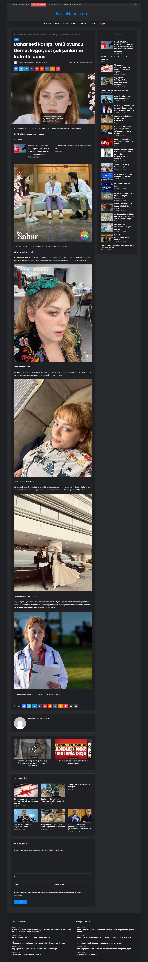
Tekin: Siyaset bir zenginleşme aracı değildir (121, 237)
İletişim (102, 24)
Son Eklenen (117, 34)
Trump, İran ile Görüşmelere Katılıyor (79, 785)
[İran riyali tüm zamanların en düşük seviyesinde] (107, 227)
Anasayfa (47, 24)
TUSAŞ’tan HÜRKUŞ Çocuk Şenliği (121, 165)
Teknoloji (84, 24)
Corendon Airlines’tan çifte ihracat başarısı (123, 175)
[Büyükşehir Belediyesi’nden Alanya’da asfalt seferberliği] (53, 790)
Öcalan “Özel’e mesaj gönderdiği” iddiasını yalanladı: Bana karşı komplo (79, 826)
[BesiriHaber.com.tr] (74, 13)
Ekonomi (65, 24)
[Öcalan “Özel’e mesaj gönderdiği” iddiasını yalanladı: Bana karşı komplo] (80, 815)
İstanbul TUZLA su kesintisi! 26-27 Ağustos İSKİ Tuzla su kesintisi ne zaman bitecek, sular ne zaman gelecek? (123, 46)
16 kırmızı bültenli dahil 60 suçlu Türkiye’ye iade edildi (123, 141)
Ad (15, 876)
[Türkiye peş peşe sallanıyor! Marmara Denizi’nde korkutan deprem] (26, 790)
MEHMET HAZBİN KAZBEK (26, 62)
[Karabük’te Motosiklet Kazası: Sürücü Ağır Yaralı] (107, 207)
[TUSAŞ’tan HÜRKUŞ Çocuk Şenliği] (107, 167)
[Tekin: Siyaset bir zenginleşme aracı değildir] (107, 238)
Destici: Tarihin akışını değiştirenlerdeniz (22, 825)
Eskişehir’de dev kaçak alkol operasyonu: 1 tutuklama (123, 195)
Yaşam (93, 24)
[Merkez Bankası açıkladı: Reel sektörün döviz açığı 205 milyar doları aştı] (107, 217)
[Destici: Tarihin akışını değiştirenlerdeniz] (26, 815)
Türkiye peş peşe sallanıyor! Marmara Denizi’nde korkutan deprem (69, 4)
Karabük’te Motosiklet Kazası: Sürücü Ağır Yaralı (123, 206)
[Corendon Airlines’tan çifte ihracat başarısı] (107, 177)
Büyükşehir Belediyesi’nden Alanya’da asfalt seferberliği (52, 800)
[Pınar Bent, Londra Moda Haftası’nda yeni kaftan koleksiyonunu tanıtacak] (107, 109)
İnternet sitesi (59, 884)
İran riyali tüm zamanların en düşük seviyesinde (122, 226)
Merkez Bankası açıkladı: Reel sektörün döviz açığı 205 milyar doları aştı (124, 216)
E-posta (17, 884)
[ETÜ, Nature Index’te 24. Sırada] (107, 187)
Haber (56, 24)
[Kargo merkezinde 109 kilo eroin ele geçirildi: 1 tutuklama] (53, 815)
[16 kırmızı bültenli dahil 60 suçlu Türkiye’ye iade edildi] (107, 142)
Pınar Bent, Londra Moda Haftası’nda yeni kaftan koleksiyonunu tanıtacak (124, 108)
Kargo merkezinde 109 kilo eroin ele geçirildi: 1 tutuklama (53, 825)
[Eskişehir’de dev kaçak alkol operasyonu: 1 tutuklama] (107, 196)
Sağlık (73, 24)
